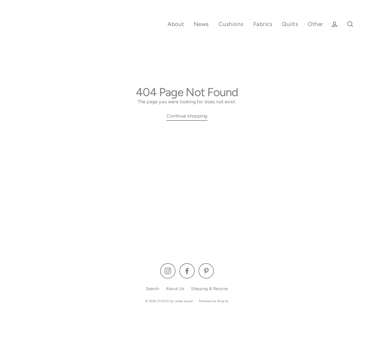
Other (315, 24)
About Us (175, 288)
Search (152, 288)
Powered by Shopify (214, 301)
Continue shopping (186, 116)
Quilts (290, 24)
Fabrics (262, 24)
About (176, 24)
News (201, 24)
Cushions (230, 24)
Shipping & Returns (209, 288)
